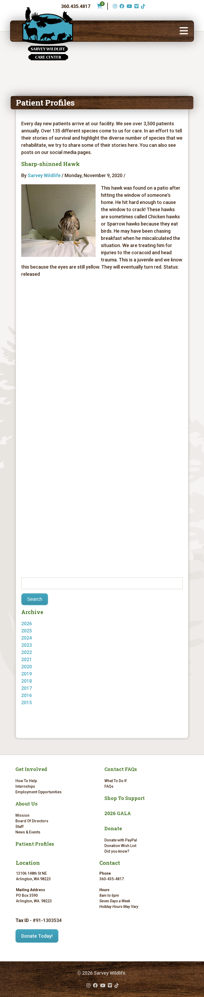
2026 (26, 623)
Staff (19, 826)
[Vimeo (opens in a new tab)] (136, 6)
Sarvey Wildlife (44, 175)
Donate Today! (37, 936)
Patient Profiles (34, 844)
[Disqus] (102, 356)
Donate (113, 828)
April (31, 709)
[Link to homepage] (47, 33)
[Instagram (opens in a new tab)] (114, 6)
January (35, 630)
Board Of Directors (31, 821)
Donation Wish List (120, 846)
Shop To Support (124, 798)
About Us (26, 803)
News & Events (27, 832)
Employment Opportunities (38, 792)
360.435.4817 (75, 6)
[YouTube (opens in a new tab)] (128, 6)
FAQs (108, 786)
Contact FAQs (120, 769)
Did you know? (116, 851)
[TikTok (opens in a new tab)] (142, 6)
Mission (22, 815)
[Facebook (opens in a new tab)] (121, 6)
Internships (25, 786)
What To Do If (115, 781)
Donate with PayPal (120, 840)
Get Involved (31, 769)
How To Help (26, 781)
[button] (184, 31)
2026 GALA (117, 813)
